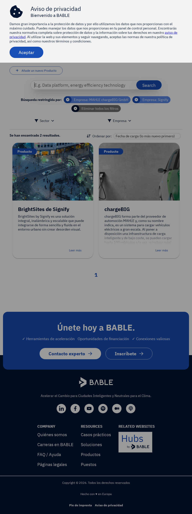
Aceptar (26, 52)
